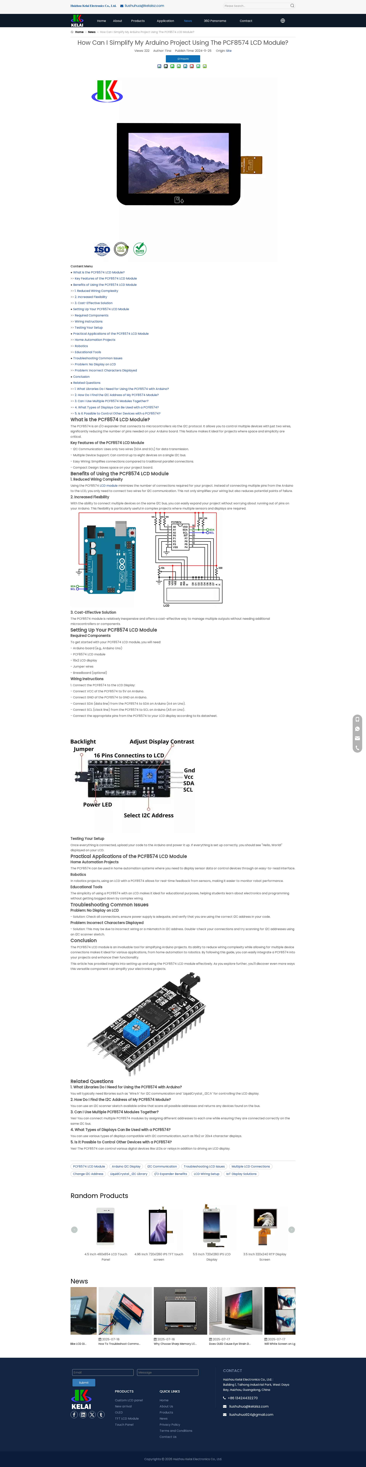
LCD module (109, 485)
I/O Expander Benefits (170, 1174)
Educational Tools (88, 352)
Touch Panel (124, 1424)
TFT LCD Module (127, 1418)
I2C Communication (162, 1166)
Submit (84, 1383)
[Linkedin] (83, 1414)
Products (166, 1412)
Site (229, 51)
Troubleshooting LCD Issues (204, 1166)
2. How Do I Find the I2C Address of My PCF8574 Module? (117, 395)
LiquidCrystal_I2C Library (128, 1174)
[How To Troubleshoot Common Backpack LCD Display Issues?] (112, 1335)
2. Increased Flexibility (91, 297)
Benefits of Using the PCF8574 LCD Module (105, 285)
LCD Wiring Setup (206, 1174)
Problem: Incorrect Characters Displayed (106, 370)
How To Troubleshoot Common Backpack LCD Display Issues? (106, 1344)
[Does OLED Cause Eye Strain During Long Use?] (222, 1335)
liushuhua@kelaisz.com (249, 1406)
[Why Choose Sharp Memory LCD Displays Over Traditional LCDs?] (167, 1335)
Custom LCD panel (129, 1400)
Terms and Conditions (176, 1431)
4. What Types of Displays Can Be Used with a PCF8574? (117, 407)
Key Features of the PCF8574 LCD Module (106, 278)
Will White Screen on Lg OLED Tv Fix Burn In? (272, 1344)
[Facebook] (74, 1414)
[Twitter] (92, 1414)
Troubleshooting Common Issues (97, 358)
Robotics (81, 346)
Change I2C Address (88, 1174)
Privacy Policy (170, 1424)
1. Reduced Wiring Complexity (96, 291)
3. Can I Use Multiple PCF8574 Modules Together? (111, 401)
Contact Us (168, 1437)
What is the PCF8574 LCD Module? (99, 272)
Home (164, 1400)
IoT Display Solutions (241, 1174)
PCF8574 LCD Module (89, 1166)
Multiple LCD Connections (251, 1166)
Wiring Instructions (89, 321)
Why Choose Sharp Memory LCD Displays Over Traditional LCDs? (162, 1344)
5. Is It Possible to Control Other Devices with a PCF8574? (118, 413)
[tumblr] (101, 1414)
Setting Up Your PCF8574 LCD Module (101, 309)
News (164, 1418)
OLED (119, 1412)
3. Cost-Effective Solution (93, 303)
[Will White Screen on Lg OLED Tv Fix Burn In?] (278, 1335)
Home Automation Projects (95, 340)
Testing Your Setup (89, 327)
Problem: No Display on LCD (95, 364)
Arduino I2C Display (126, 1166)
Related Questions (86, 383)
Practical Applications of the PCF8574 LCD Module (111, 333)
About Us (166, 1406)
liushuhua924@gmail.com (251, 1414)
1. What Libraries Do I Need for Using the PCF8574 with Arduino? (122, 389)
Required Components (91, 315)
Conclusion (81, 377)
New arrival (123, 1406)
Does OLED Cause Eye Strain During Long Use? (217, 1344)
